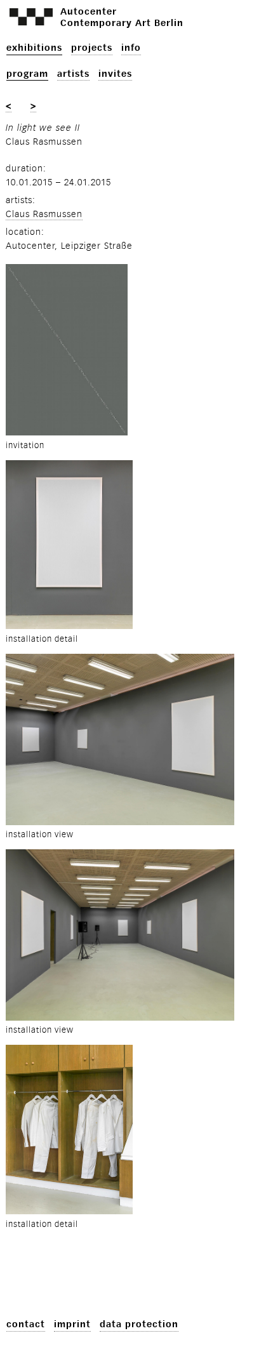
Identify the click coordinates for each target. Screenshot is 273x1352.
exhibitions (34, 48)
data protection (139, 1324)
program (27, 74)
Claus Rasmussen (44, 214)
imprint (72, 1324)
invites (115, 74)
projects (91, 48)
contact (25, 1324)
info (131, 48)
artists (73, 74)
